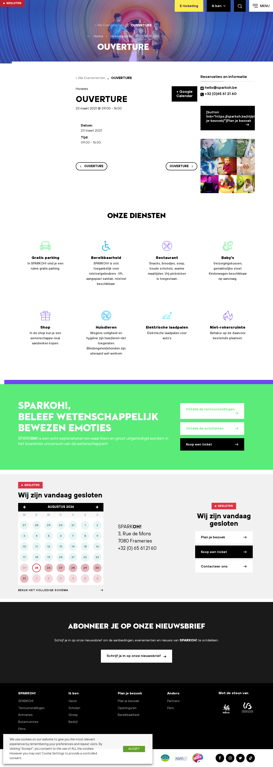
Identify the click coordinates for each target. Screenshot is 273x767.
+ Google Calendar (184, 93)
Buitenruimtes (28, 722)
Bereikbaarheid (106, 271)
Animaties (25, 715)
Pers (170, 708)
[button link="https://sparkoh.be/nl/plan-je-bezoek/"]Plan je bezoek (230, 116)
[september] (97, 507)
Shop (45, 335)
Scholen (74, 708)
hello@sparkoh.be (222, 87)
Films (22, 729)
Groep (73, 715)
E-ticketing (189, 6)
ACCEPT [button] (134, 749)
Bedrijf (73, 722)
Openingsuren (121, 36)
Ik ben (217, 6)
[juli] (24, 507)
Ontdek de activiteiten (205, 428)
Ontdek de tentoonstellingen (210, 409)
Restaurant (167, 268)
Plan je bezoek (213, 537)
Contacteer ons (214, 566)
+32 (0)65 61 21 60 (221, 94)
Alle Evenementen (110, 25)
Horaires (82, 89)
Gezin (72, 701)
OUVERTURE (93, 166)
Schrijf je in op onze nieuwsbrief (134, 656)
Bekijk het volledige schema (43, 590)
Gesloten (13, 3)
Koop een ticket (199, 444)
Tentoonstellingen (31, 708)
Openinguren (127, 708)
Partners (173, 701)
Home (98, 36)
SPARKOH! (25, 701)
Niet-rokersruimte (227, 332)
